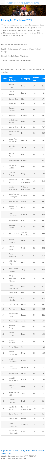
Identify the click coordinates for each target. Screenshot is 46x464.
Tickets (34, 451)
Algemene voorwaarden (9, 451)
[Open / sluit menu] (2, 2)
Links (8, 453)
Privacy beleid (25, 451)
